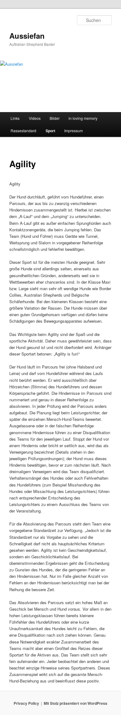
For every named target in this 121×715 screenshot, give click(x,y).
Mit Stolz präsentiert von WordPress (75, 703)
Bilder (55, 118)
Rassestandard (23, 130)
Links (15, 118)
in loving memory (83, 118)
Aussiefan (27, 35)
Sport (50, 130)
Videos (35, 118)
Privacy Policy (26, 703)
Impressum (73, 130)
